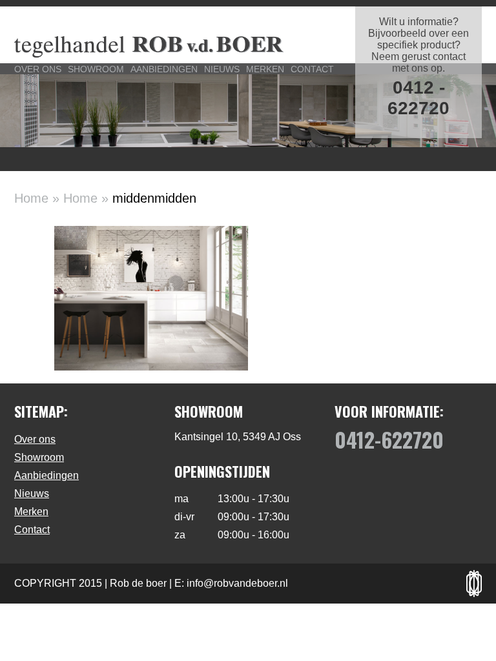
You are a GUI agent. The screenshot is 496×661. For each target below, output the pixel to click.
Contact (312, 69)
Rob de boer (138, 583)
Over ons (37, 69)
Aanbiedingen (164, 69)
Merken (265, 69)
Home (31, 198)
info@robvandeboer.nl (237, 583)
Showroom (96, 69)
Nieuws (222, 69)
